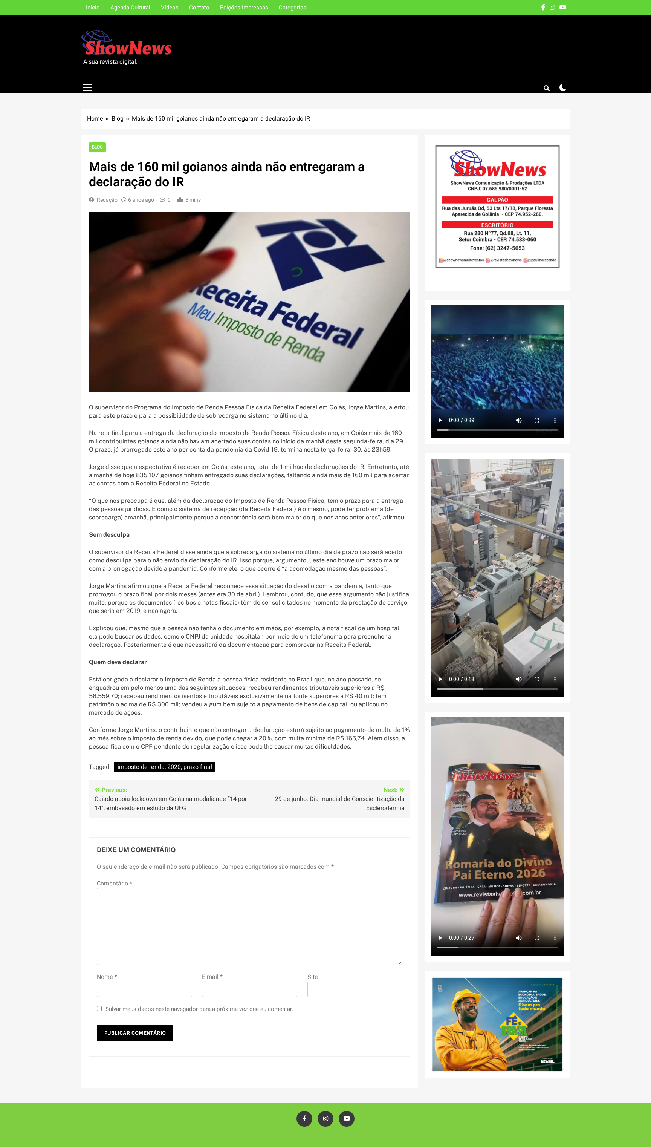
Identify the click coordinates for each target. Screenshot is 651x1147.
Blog (97, 147)
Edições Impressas (244, 7)
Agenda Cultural (130, 7)
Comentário (114, 883)
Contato (199, 7)
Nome (107, 977)
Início (93, 7)
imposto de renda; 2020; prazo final (165, 767)
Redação (107, 200)
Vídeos (170, 7)
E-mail (212, 977)
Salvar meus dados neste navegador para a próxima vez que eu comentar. (199, 1009)
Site (312, 977)
